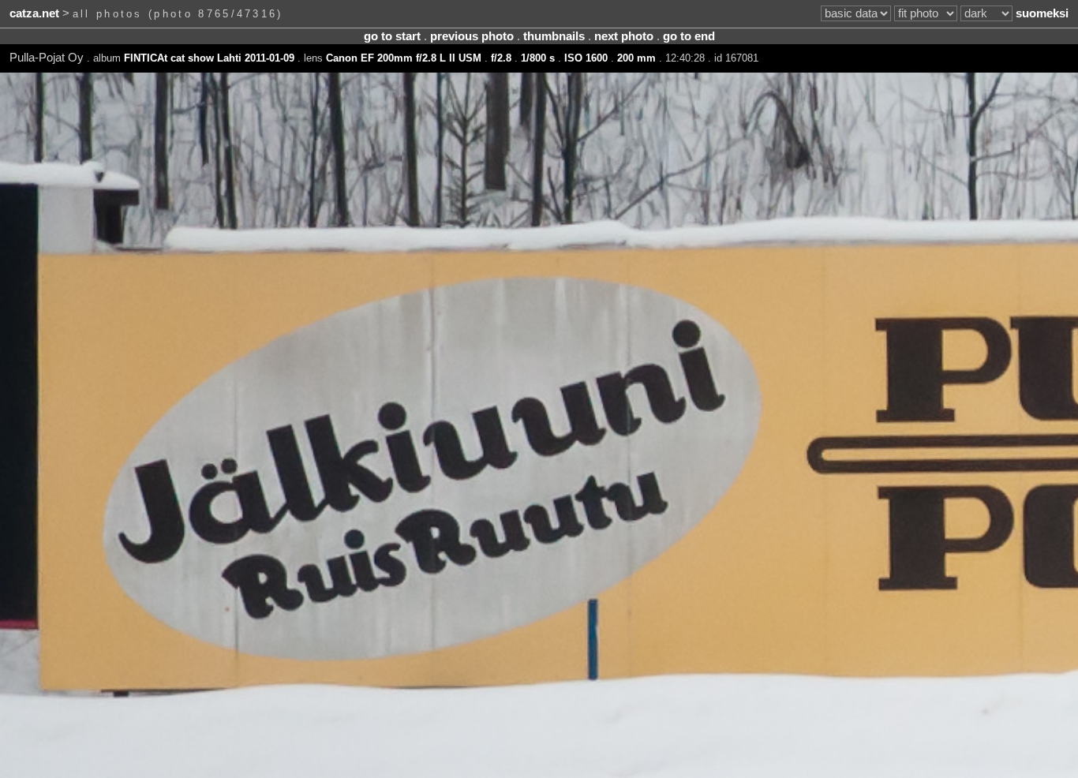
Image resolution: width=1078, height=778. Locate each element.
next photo (623, 36)
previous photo (472, 36)
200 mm (636, 58)
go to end (689, 36)
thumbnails (554, 36)
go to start (392, 36)
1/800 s (538, 58)
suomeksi (1042, 13)
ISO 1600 (586, 58)
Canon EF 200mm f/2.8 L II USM (403, 58)
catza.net (34, 13)
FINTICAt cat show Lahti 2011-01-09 (209, 58)
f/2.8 (501, 58)
